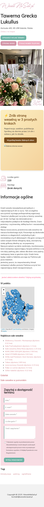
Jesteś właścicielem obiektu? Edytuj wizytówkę (21, 277)
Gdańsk (4, 375)
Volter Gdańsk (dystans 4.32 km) (18, 370)
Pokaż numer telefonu (29, 43)
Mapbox (4, 331)
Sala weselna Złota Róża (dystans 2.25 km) (23, 349)
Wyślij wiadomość (14, 460)
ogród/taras (26, 474)
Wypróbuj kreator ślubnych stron (20, 140)
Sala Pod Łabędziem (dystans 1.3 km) (20, 346)
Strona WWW (8, 43)
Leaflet (3, 329)
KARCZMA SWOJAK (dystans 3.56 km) (21, 351)
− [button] (3, 293)
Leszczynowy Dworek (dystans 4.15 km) (22, 365)
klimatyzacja (6, 474)
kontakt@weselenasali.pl (22, 497)
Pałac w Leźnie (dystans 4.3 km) (18, 368)
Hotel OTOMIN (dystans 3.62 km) (19, 354)
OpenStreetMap (17, 329)
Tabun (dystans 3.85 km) (15, 362)
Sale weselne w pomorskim (13, 380)
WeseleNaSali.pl (30, 494)
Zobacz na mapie (8, 31)
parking (16, 474)
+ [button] (3, 289)
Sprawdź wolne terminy (13, 38)
